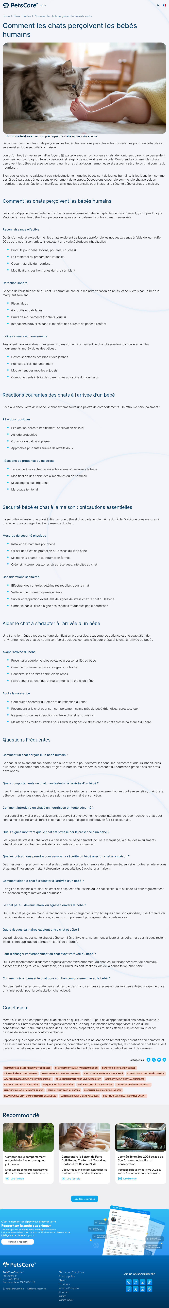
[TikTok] (149, 1282)
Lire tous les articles (84, 1198)
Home (6, 16)
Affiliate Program (69, 1288)
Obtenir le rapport (17, 1241)
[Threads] (149, 1289)
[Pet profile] (158, 5)
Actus (27, 16)
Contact (63, 1292)
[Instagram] (135, 1282)
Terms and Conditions (71, 1272)
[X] (135, 1289)
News (17, 16)
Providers (64, 1284)
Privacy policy (67, 1276)
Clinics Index (66, 1299)
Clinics (62, 1295)
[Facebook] (129, 1282)
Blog (43, 5)
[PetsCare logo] (20, 5)
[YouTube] (142, 1282)
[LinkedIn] (142, 1289)
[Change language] (164, 5)
